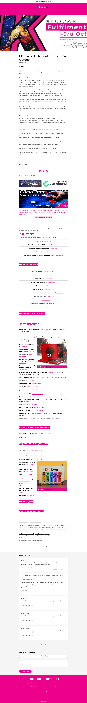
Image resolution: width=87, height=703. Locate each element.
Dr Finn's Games (46, 329)
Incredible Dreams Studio (52, 244)
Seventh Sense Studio (55, 372)
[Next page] (48, 644)
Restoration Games (39, 407)
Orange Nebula (52, 307)
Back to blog (44, 547)
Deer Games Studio (39, 459)
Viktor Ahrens (35, 456)
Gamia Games (46, 399)
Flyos (54, 303)
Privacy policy (43, 701)
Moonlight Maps (29, 334)
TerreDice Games (33, 453)
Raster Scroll (54, 248)
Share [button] (22, 66)
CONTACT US (48, 529)
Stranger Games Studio (32, 386)
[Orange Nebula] (35, 495)
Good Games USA (36, 413)
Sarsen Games (50, 296)
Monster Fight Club (29, 351)
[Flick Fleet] (43, 187)
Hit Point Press (47, 241)
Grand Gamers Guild (57, 255)
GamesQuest (41, 699)
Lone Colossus (37, 383)
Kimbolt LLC (36, 377)
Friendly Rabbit (25, 346)
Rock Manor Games (37, 394)
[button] (14, 6)
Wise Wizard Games (49, 289)
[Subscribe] (54, 686)
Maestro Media (51, 271)
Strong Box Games (24, 481)
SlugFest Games (38, 410)
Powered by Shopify (48, 699)
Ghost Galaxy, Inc (52, 282)
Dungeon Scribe (23, 369)
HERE (63, 527)
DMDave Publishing (56, 275)
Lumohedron (28, 418)
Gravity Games (46, 300)
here (56, 148)
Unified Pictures (48, 421)
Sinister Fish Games (46, 251)
